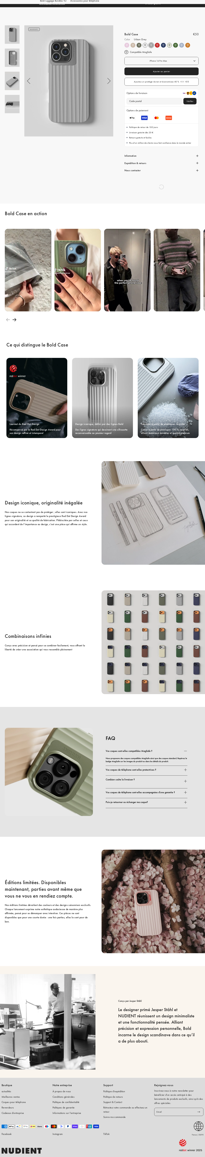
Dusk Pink (126, 45)
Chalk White (145, 45)
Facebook (7, 1134)
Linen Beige (133, 45)
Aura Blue (181, 45)
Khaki (175, 45)
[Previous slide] (8, 320)
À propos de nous (62, 1091)
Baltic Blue (163, 45)
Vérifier (190, 101)
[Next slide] (14, 320)
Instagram (58, 1134)
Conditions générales (63, 1096)
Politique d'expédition (114, 1091)
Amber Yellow (187, 45)
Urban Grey (151, 45)
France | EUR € (197, 1135)
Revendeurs (8, 1107)
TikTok (106, 1134)
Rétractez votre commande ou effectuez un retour (125, 1109)
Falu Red (157, 45)
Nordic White (169, 45)
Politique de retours (113, 1096)
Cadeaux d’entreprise (13, 1113)
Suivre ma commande (114, 1117)
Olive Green (139, 45)
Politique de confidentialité (66, 1102)
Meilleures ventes (11, 1096)
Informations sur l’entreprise (67, 1113)
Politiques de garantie (64, 1107)
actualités (6, 1091)
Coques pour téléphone (14, 1102)
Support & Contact (112, 1102)
